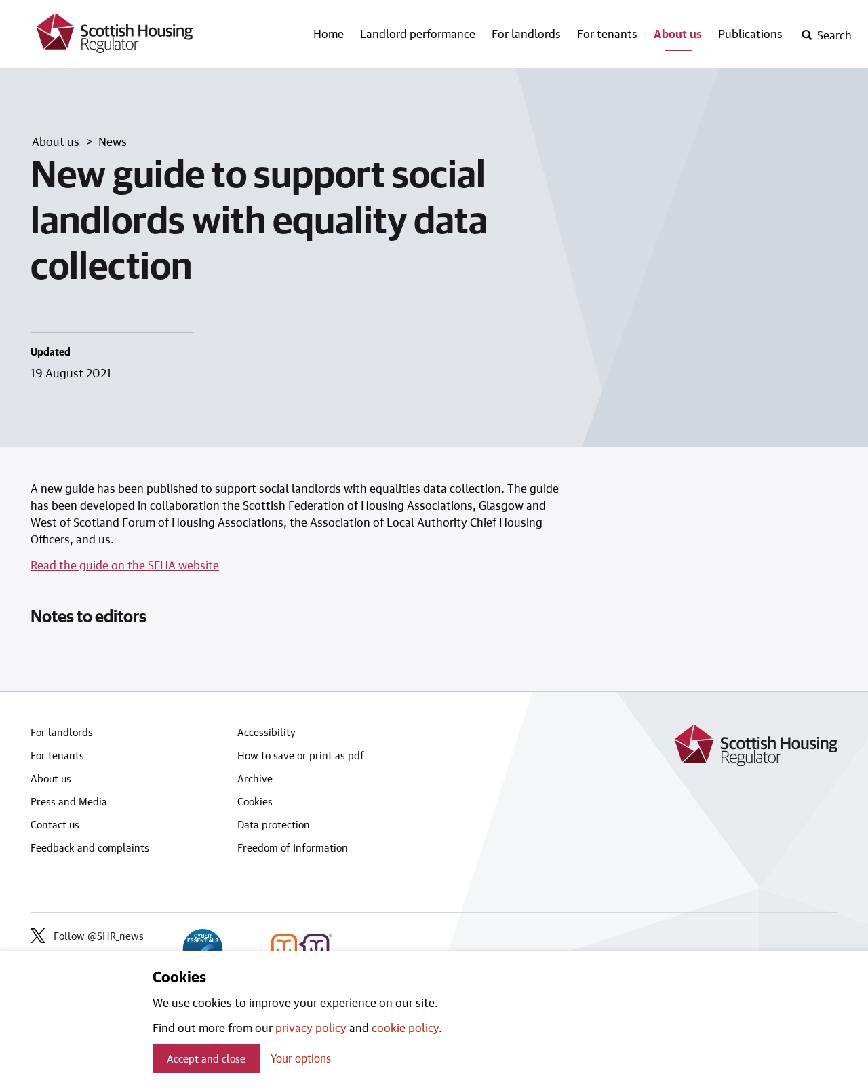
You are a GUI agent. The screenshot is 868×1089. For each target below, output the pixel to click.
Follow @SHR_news (99, 936)
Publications (750, 33)
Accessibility (266, 732)
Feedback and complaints (90, 847)
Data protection (273, 824)
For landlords (526, 33)
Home (328, 33)
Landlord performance (417, 33)
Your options (301, 1058)
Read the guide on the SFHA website (125, 564)
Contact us (55, 824)
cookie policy (405, 1027)
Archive (255, 778)
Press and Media (69, 801)
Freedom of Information (292, 847)
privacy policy (311, 1027)
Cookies (255, 801)
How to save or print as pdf (300, 755)
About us (678, 33)
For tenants (607, 33)
